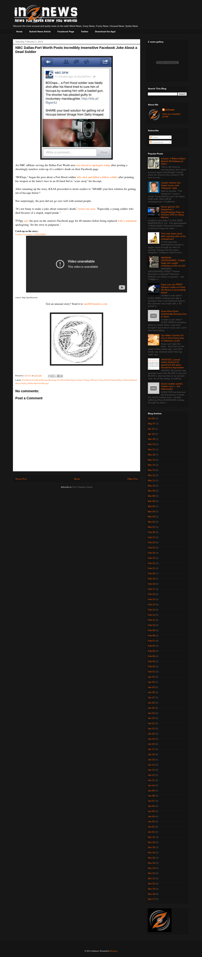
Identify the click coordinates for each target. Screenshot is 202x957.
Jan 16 (151, 754)
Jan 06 (151, 806)
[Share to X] (55, 376)
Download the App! (105, 31)
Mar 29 (151, 439)
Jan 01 (151, 832)
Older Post (132, 478)
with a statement (127, 221)
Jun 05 (151, 418)
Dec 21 (151, 878)
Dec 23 (151, 868)
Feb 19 (151, 578)
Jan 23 (151, 718)
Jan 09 (151, 790)
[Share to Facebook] (58, 376)
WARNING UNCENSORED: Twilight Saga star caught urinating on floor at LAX (173, 261)
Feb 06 (151, 646)
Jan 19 (151, 739)
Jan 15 (151, 759)
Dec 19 (151, 889)
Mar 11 (151, 480)
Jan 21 (151, 728)
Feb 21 (151, 568)
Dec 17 (151, 899)
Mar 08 (151, 496)
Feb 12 (151, 615)
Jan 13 (151, 770)
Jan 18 (151, 744)
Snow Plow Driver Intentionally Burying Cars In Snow (174, 314)
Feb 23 (151, 558)
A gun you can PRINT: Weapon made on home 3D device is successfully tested (173, 288)
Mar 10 (151, 485)
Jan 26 (151, 702)
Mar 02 (151, 521)
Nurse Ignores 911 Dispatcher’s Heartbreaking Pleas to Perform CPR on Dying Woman (172, 212)
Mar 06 (151, 501)
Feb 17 (151, 589)
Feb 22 (151, 563)
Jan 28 (151, 692)
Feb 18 (151, 584)
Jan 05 (151, 811)
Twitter (84, 31)
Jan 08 (151, 795)
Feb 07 (151, 640)
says (26, 221)
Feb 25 (151, 547)
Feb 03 (151, 661)
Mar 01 (151, 527)
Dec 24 (151, 863)
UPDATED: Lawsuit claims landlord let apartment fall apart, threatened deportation (172, 363)
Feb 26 (151, 542)
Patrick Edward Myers (113, 380)
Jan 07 (151, 801)
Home (19, 31)
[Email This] (49, 376)
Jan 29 (151, 687)
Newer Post (21, 478)
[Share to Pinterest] (61, 376)
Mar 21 (151, 449)
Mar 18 (151, 454)
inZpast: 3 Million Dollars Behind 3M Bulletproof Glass (173, 161)
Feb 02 (151, 666)
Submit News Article (40, 31)
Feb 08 (151, 635)
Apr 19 (151, 434)
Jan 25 (151, 708)
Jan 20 (151, 733)
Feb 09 (151, 630)
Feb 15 (151, 599)
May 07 (151, 423)
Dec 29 (151, 847)
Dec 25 (151, 857)
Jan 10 (151, 785)
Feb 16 (151, 594)
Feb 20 (151, 573)
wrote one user (86, 209)
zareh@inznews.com (95, 304)
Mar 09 (151, 490)
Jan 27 (151, 697)
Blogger (113, 950)
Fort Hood (26, 380)
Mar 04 (151, 511)
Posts (155, 137)
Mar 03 (151, 516)
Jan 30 (151, 682)
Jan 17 (151, 749)
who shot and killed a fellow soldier (97, 177)
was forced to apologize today (93, 165)
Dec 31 (151, 837)
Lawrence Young (82, 380)
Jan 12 (151, 775)
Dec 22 (151, 873)
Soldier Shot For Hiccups (38, 383)
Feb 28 (151, 532)
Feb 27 (151, 537)
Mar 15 (151, 460)
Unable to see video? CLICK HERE (30, 234)
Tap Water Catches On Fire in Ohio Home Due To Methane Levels (172, 338)
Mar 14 (151, 465)
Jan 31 (151, 677)
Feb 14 (151, 604)
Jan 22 (151, 723)
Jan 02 (151, 826)
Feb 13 (151, 609)
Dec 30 (151, 842)
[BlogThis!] (52, 376)
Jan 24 (151, 713)
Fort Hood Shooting (65, 380)
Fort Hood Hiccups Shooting (44, 380)
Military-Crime (96, 380)
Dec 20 (151, 883)
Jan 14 (151, 764)
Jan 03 (151, 821)
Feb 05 (151, 651)
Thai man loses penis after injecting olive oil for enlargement (173, 236)
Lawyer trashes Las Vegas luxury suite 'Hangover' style (171, 185)
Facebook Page (65, 31)
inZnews (170, 109)
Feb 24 (151, 553)
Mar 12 (151, 475)
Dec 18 (151, 894)
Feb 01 (151, 671)
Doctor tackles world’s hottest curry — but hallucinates (172, 386)
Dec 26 (151, 852)
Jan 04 (151, 816)
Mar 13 (151, 470)
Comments (157, 142)
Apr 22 (151, 429)
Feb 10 (151, 625)
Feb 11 (151, 620)
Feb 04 (151, 656)
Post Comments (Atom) (82, 487)
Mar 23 (151, 444)
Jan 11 (151, 780)
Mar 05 (151, 506)
